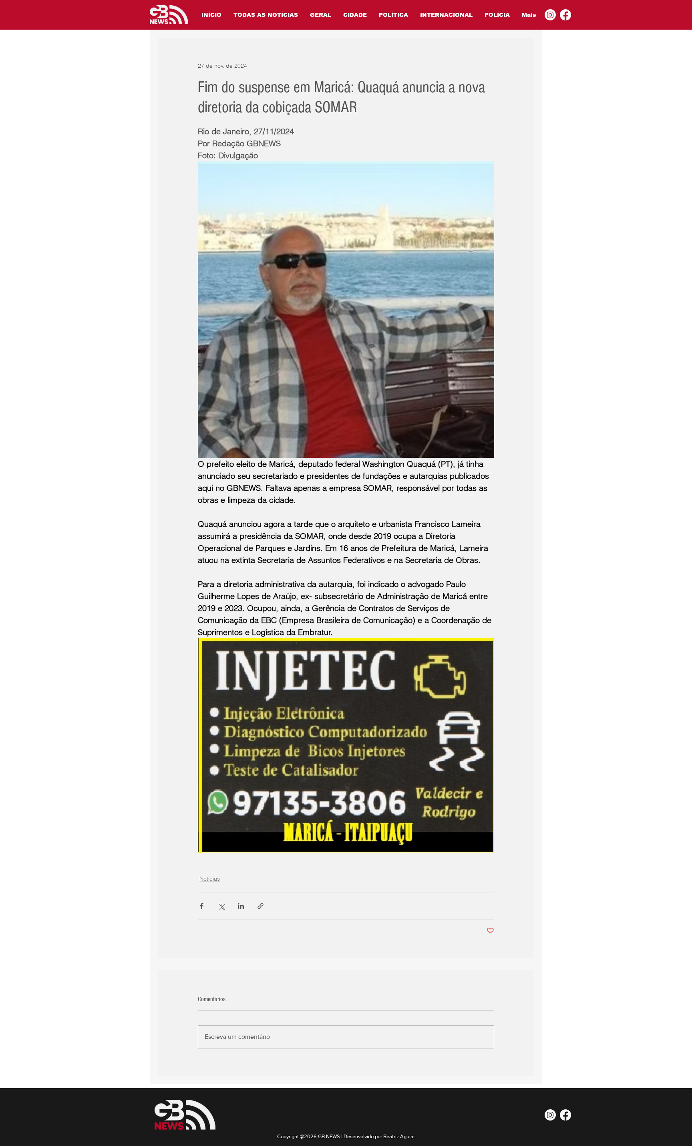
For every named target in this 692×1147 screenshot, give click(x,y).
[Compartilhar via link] (260, 906)
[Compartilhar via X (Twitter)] (221, 906)
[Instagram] (550, 14)
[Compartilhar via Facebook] (201, 906)
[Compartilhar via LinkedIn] (241, 906)
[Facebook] (565, 14)
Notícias (209, 878)
